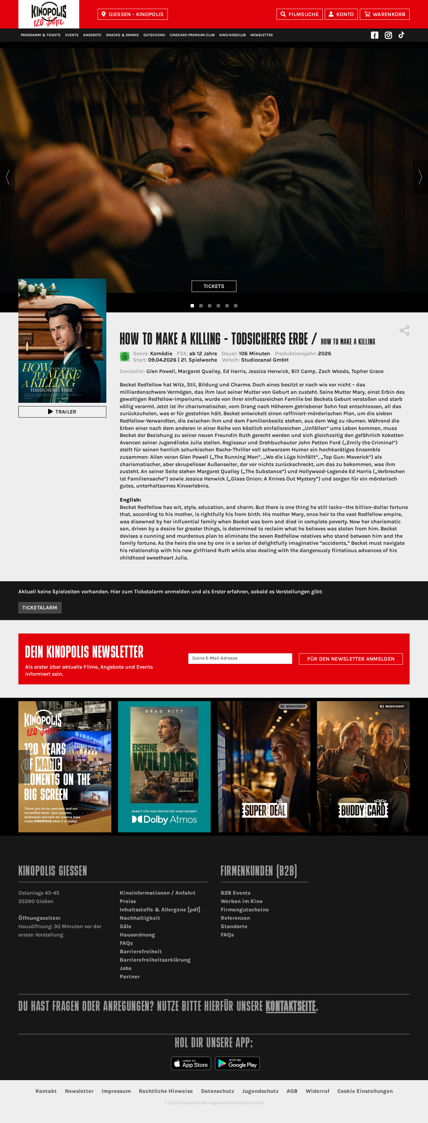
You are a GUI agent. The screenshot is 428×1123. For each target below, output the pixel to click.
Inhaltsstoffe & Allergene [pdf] (160, 909)
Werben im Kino (241, 901)
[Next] (420, 177)
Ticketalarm (40, 607)
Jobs (125, 968)
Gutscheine (154, 35)
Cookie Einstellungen (365, 1091)
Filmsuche (304, 14)
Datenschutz (217, 1091)
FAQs (126, 943)
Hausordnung (137, 934)
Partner (130, 976)
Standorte (234, 926)
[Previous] (7, 177)
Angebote (92, 35)
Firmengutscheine (245, 909)
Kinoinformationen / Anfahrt (158, 893)
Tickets (214, 286)
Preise (128, 901)
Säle (125, 926)
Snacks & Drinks (122, 35)
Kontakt (46, 1091)
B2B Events (235, 893)
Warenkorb (389, 14)
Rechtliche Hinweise (166, 1091)
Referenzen (235, 918)
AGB (292, 1091)
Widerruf (317, 1091)
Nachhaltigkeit (140, 918)
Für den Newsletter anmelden (351, 659)
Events (72, 35)
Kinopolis (48, 14)
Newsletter (261, 35)
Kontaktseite (291, 1007)
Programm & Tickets (41, 35)
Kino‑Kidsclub (232, 35)
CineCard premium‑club (192, 35)
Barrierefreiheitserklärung (155, 960)
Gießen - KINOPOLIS (136, 14)
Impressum (116, 1091)
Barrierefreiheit (141, 951)
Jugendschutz (260, 1091)
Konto (345, 14)
